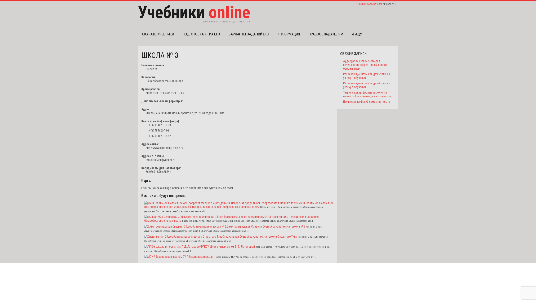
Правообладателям (326, 34)
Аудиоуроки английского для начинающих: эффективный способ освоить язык (365, 64)
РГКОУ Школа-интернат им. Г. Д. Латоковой (228, 246)
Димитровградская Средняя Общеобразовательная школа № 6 (265, 226)
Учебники (361, 4)
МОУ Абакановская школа (196, 256)
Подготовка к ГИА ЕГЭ (201, 34)
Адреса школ (375, 4)
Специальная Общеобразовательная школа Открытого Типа (259, 236)
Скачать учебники (158, 34)
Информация (288, 34)
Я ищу (357, 34)
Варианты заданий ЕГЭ (249, 34)
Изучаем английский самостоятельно (366, 101)
